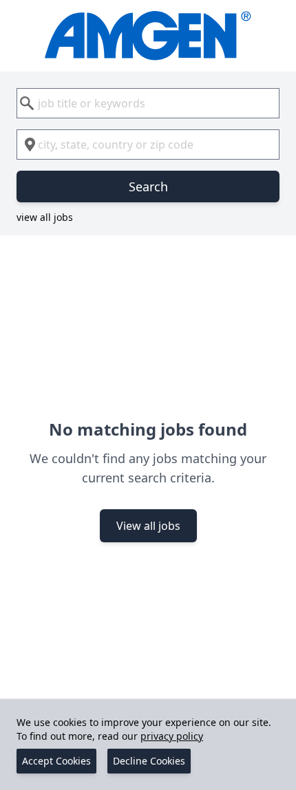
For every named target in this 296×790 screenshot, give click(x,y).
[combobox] (148, 103)
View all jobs (148, 525)
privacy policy (171, 736)
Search (148, 186)
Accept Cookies (56, 760)
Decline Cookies (149, 760)
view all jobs (45, 217)
